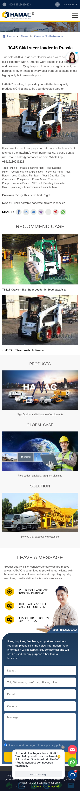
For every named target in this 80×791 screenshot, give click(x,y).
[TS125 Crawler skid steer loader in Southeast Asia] (40, 259)
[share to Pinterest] (56, 212)
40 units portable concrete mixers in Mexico (37, 203)
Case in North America (48, 36)
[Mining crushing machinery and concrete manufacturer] (18, 15)
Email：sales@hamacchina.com (28, 157)
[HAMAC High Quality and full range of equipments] (40, 390)
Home (11, 36)
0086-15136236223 (20, 4)
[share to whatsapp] (63, 212)
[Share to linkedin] (26, 212)
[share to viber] (41, 212)
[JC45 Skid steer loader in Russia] (40, 320)
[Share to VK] (33, 212)
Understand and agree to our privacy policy (36, 745)
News (24, 36)
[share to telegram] (48, 212)
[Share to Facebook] (19, 212)
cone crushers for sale (25, 175)
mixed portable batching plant (27, 167)
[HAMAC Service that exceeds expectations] (40, 512)
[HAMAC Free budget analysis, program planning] (40, 451)
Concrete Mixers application (27, 171)
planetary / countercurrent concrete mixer (34, 187)
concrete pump (20, 183)
